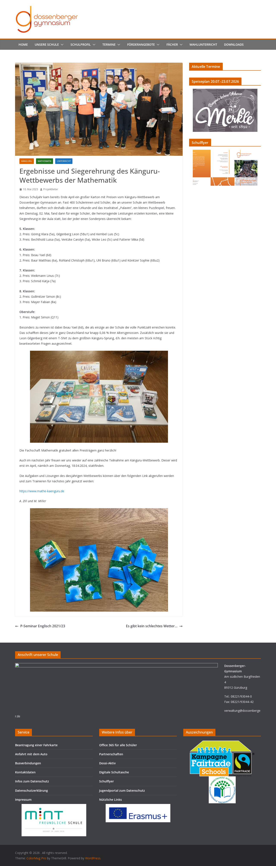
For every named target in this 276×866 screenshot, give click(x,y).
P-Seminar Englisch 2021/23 (42, 626)
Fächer (172, 44)
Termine (109, 44)
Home (23, 44)
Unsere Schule (47, 44)
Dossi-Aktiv (107, 763)
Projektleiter (50, 189)
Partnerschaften (111, 754)
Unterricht (64, 161)
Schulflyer (106, 781)
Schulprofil (81, 44)
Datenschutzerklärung (31, 790)
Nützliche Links (110, 799)
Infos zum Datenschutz (32, 781)
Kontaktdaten (25, 772)
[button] (61, 45)
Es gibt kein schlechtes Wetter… (151, 626)
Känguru (26, 161)
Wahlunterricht (203, 44)
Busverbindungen (28, 763)
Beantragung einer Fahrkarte (36, 745)
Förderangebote (141, 44)
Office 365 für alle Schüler (118, 745)
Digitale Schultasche (114, 772)
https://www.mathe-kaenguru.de (41, 491)
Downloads (234, 44)
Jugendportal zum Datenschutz (122, 790)
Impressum (23, 799)
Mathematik (44, 161)
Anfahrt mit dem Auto (31, 754)
